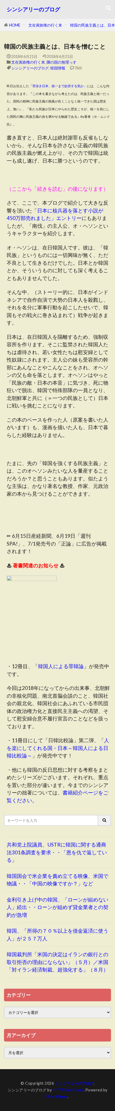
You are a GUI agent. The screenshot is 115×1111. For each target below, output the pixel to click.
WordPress (57, 1096)
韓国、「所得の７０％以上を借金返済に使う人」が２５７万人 (57, 934)
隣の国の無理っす (61, 62)
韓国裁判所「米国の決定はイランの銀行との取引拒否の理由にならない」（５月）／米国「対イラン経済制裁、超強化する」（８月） (57, 962)
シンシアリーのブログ (33, 9)
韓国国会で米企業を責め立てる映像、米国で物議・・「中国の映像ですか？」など (57, 880)
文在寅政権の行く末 (45, 25)
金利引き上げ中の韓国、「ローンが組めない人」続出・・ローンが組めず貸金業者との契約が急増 (57, 907)
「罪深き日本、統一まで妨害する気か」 (58, 86)
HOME (14, 25)
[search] (104, 820)
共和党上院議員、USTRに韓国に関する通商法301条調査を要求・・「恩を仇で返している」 (57, 852)
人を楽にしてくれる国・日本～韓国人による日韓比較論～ (58, 748)
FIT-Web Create (68, 1090)
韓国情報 (57, 68)
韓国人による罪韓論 (61, 666)
